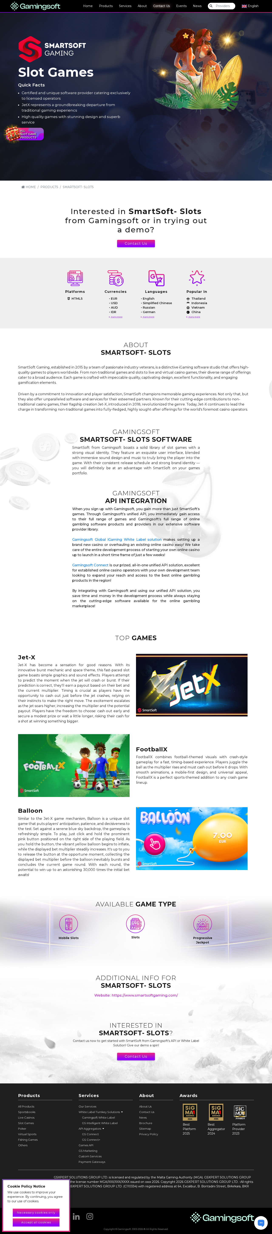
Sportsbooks (26, 1112)
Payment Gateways (92, 1162)
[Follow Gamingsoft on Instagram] (90, 1215)
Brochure (145, 1123)
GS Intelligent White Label (100, 1123)
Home (88, 6)
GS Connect (90, 1134)
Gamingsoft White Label (98, 1117)
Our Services (87, 1106)
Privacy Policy (148, 1134)
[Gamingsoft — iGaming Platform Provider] (35, 6)
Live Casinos (26, 1117)
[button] (106, 1112)
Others (22, 1145)
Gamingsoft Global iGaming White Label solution (117, 540)
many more (116, 317)
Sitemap (145, 1128)
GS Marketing (88, 1150)
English (253, 6)
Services (125, 6)
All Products (26, 1106)
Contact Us (161, 6)
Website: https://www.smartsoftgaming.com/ (136, 995)
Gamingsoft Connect (90, 565)
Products (106, 6)
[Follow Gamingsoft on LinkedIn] (76, 1215)
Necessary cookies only (36, 1212)
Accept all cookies (36, 1222)
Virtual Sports (27, 1134)
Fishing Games (28, 1139)
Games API (86, 1145)
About (142, 6)
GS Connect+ (91, 1139)
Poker (22, 1128)
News (197, 6)
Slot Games (26, 1123)
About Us (145, 1106)
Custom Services (90, 1156)
